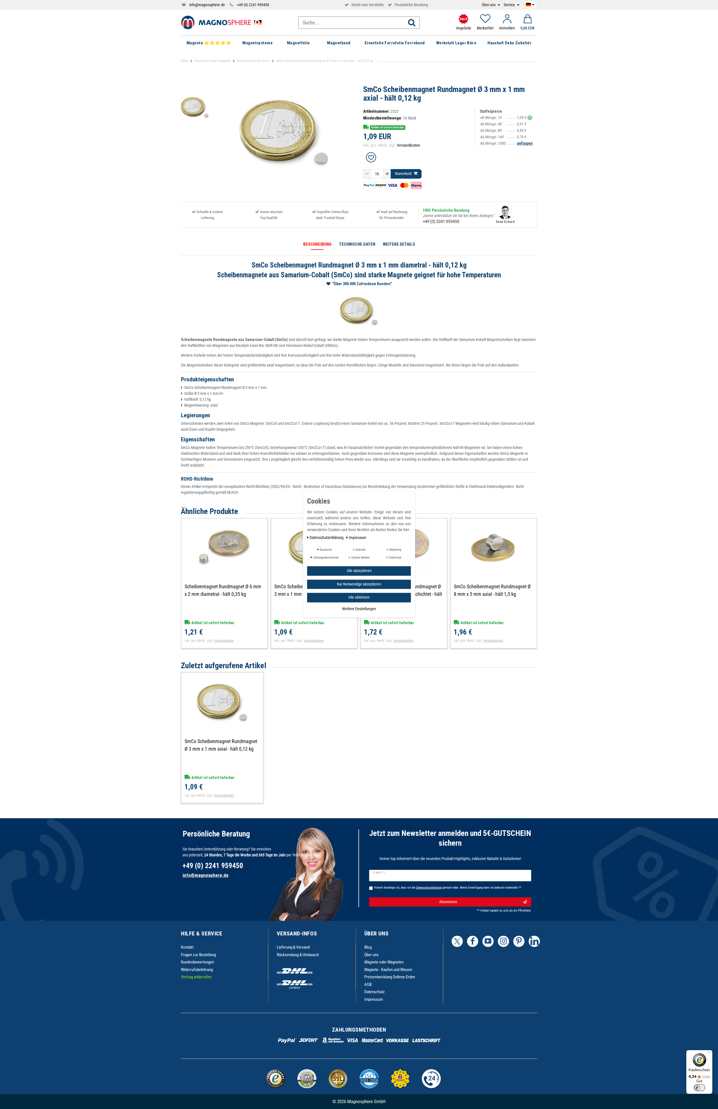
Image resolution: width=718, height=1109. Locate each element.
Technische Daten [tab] (357, 244)
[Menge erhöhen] (387, 173)
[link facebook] (472, 941)
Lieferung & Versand (293, 947)
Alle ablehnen (359, 597)
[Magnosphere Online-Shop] (223, 22)
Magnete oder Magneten (384, 962)
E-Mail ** (379, 872)
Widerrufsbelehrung (197, 969)
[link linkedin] (534, 941)
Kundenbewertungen (197, 962)
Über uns (489, 5)
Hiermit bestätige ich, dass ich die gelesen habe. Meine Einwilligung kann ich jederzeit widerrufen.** (447, 887)
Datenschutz (374, 991)
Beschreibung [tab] (317, 244)
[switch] (699, 1087)
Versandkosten (408, 145)
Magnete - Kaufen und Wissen (388, 969)
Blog (368, 947)
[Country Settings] (530, 4)
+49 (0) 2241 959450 (253, 5)
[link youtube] (488, 941)
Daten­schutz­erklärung (327, 537)
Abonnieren (448, 902)
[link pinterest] (518, 941)
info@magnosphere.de (207, 5)
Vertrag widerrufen (196, 976)
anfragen (525, 143)
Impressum (373, 999)
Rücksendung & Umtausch (298, 954)
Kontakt (187, 947)
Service (510, 5)
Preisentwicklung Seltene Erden (389, 976)
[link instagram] (503, 941)
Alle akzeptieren (359, 570)
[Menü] (709, 1053)
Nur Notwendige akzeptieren (359, 584)
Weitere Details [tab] (399, 244)
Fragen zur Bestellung (198, 954)
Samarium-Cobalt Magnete (212, 61)
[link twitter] (457, 941)
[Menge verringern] (366, 173)
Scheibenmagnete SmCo (253, 61)
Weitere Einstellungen (359, 608)
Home (184, 61)
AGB (368, 984)
